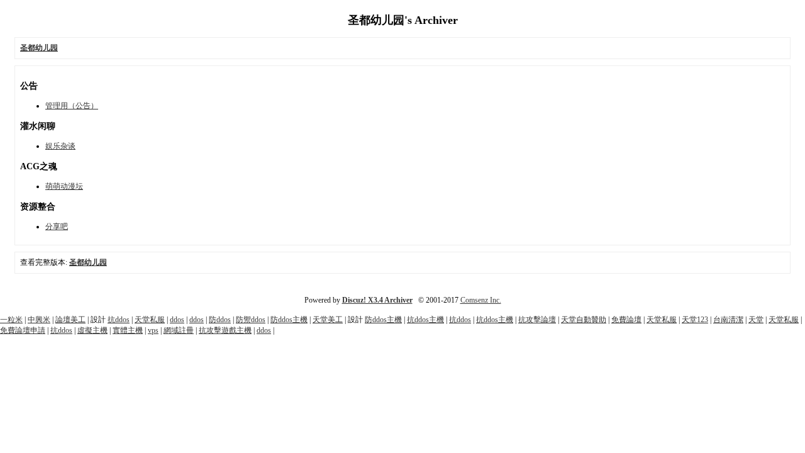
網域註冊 (179, 330)
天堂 (755, 319)
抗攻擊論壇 (537, 319)
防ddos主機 (289, 319)
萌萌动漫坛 (64, 186)
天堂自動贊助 (583, 319)
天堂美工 (328, 319)
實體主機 (128, 330)
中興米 (39, 319)
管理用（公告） (71, 105)
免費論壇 (626, 319)
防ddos (220, 319)
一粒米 (11, 319)
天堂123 (695, 319)
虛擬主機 (92, 330)
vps (153, 330)
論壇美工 (70, 319)
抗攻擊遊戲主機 (225, 330)
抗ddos (119, 319)
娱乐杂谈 (60, 146)
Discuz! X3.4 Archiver (377, 300)
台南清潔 (728, 319)
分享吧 (56, 226)
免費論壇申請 (22, 330)
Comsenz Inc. (480, 300)
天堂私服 (150, 319)
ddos (177, 319)
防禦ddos (250, 319)
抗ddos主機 (425, 319)
